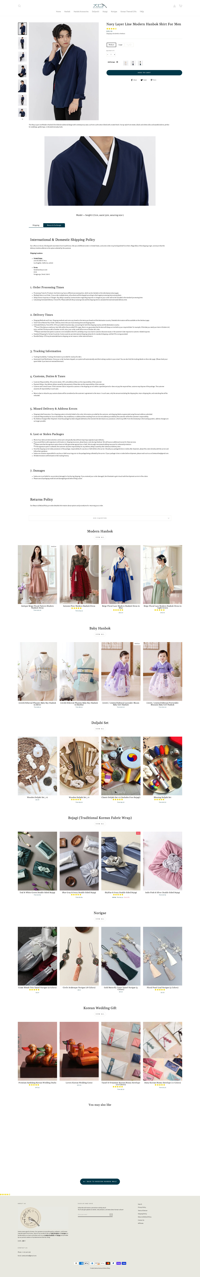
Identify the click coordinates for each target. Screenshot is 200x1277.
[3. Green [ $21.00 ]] (140, 63)
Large (120, 45)
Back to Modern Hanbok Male (101, 1181)
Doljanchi (95, 12)
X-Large (129, 45)
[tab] (36, 225)
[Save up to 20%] (117, 62)
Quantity (110, 50)
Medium (111, 45)
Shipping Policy (142, 1213)
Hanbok (67, 12)
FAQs (142, 12)
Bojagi (105, 12)
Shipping (109, 33)
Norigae (114, 12)
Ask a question (100, 518)
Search (140, 1204)
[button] (111, 29)
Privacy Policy (142, 1207)
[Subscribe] (111, 1214)
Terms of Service (142, 1210)
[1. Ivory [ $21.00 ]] (126, 63)
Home (58, 12)
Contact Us (141, 1220)
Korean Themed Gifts (129, 12)
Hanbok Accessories (81, 12)
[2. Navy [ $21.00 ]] (133, 63)
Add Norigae (115, 62)
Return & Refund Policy (144, 1217)
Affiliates (140, 1223)
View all (100, 537)
